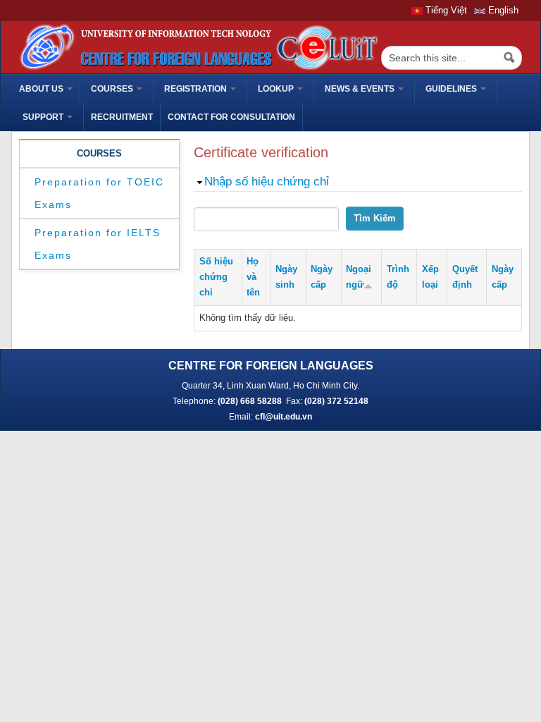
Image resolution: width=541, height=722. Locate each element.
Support (44, 117)
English (501, 10)
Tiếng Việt (445, 10)
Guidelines (452, 89)
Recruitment (122, 117)
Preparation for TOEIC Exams (99, 193)
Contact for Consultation (231, 117)
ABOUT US (42, 89)
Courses (113, 89)
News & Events (361, 89)
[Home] (196, 46)
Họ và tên (253, 277)
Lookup (277, 89)
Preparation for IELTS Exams (98, 244)
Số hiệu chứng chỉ (216, 277)
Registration (196, 89)
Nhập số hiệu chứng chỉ (266, 181)
